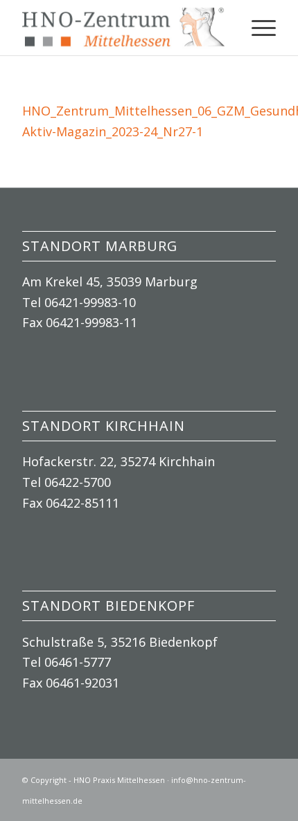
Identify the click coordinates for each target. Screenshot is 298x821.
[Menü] (257, 27)
